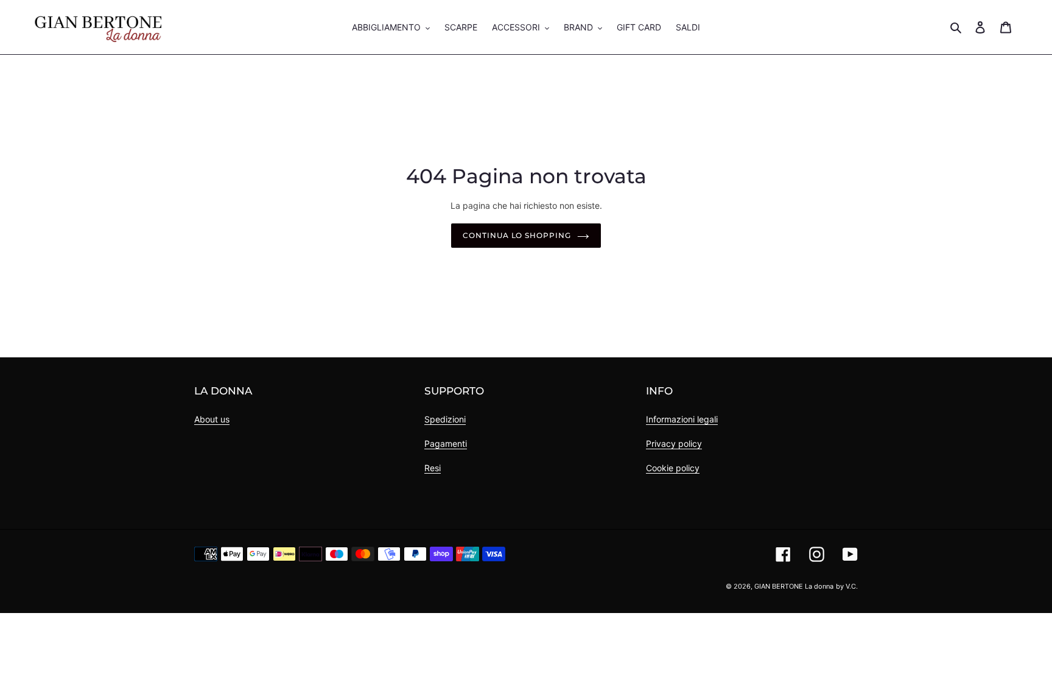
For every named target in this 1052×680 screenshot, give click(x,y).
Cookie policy (673, 468)
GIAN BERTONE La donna (793, 586)
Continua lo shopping (517, 235)
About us (212, 419)
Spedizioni (445, 419)
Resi (432, 468)
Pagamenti (445, 443)
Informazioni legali (682, 419)
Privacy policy (674, 443)
